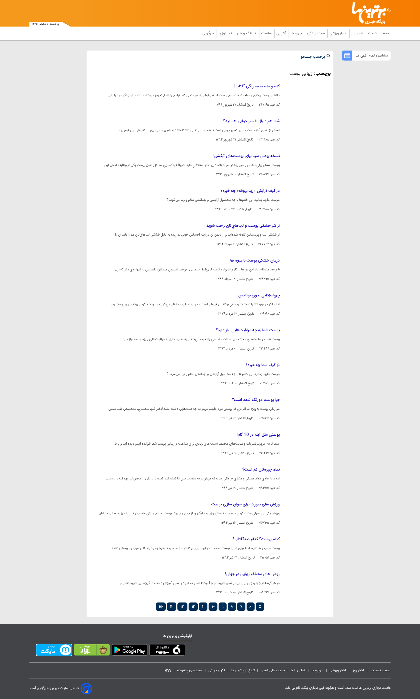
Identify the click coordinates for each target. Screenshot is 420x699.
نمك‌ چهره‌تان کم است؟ (261, 470)
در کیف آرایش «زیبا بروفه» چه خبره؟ (250, 191)
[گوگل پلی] (129, 651)
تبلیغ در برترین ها (243, 670)
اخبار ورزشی (338, 33)
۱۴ (171, 606)
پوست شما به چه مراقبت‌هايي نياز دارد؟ (248, 330)
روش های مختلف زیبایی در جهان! (252, 574)
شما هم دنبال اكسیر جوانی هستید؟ (251, 121)
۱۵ (161, 606)
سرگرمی (208, 33)
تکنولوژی (226, 33)
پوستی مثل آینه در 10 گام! (258, 435)
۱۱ (203, 606)
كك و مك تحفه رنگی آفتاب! (257, 86)
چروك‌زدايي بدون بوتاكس (259, 295)
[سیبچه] (167, 651)
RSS (168, 670)
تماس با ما (298, 670)
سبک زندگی (316, 33)
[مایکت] (54, 651)
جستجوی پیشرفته (189, 670)
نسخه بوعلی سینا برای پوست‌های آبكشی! (246, 156)
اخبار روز (357, 33)
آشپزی (281, 33)
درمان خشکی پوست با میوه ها (255, 261)
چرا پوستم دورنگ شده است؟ (256, 400)
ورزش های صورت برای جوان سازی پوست (245, 504)
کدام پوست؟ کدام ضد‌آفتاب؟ (256, 539)
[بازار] (92, 651)
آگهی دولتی (216, 670)
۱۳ (182, 606)
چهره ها (297, 33)
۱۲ (193, 606)
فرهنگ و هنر (247, 33)
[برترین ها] (369, 13)
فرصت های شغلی (273, 670)
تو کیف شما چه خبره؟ (262, 365)
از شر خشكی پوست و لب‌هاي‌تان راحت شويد (243, 226)
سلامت (267, 33)
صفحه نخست (378, 33)
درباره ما (317, 670)
